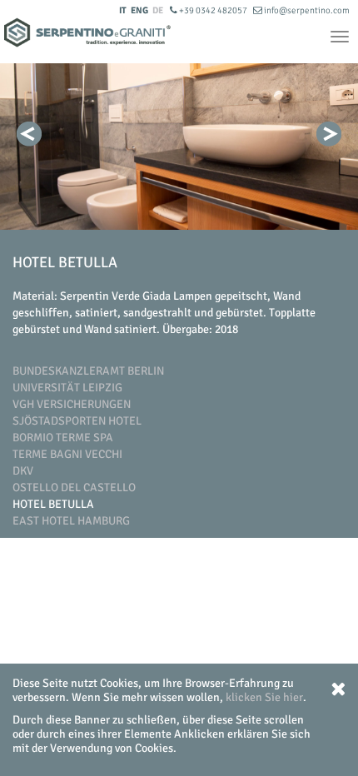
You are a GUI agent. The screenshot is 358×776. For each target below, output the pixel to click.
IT (123, 10)
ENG (139, 10)
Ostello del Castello (74, 487)
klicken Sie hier (264, 697)
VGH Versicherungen (71, 404)
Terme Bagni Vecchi (67, 454)
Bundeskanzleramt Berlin (88, 371)
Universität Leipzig (67, 388)
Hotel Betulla (53, 504)
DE (157, 10)
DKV (22, 471)
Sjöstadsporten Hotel (77, 421)
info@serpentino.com (306, 10)
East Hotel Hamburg (71, 521)
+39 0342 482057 (213, 10)
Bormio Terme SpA (62, 437)
